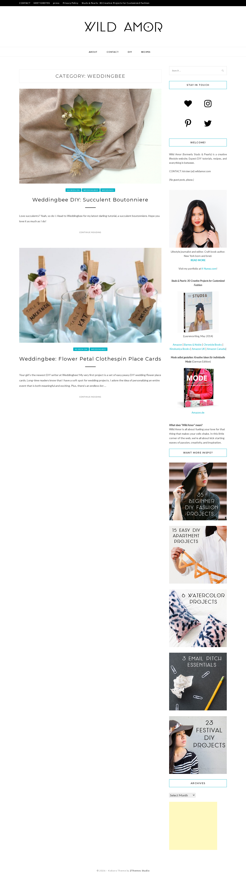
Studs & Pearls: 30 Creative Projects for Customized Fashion (116, 3)
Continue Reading (90, 232)
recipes (145, 52)
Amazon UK (198, 348)
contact (113, 52)
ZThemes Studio (140, 870)
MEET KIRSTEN (42, 3)
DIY (130, 52)
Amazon (177, 344)
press (56, 3)
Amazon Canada (216, 348)
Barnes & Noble (192, 344)
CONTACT (24, 3)
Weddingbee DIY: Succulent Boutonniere (90, 200)
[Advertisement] (193, 826)
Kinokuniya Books (180, 348)
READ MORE (198, 260)
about (93, 52)
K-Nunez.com (209, 268)
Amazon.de (198, 412)
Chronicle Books (213, 344)
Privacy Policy (70, 3)
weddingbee (90, 190)
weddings (108, 190)
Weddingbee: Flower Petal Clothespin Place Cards (90, 359)
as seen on (73, 190)
